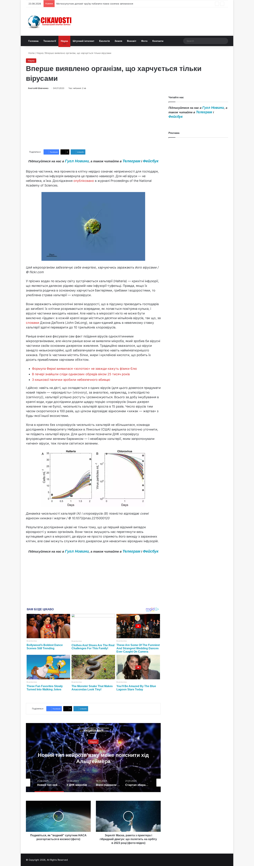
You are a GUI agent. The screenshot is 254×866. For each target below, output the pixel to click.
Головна (33, 41)
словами (32, 322)
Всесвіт (131, 41)
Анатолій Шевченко (38, 88)
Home (31, 53)
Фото (144, 41)
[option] (93, 757)
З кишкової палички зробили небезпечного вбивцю (71, 379)
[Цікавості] (50, 21)
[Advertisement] (93, 119)
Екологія (104, 41)
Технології (49, 41)
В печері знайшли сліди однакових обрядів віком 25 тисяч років (81, 374)
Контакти (157, 41)
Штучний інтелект (83, 41)
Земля (118, 41)
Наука (64, 41)
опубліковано (83, 181)
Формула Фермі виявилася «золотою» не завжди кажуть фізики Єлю (84, 368)
